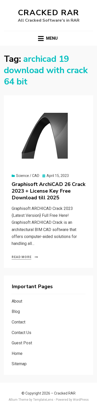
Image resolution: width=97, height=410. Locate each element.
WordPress (81, 400)
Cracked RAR (48, 12)
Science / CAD (27, 176)
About (17, 301)
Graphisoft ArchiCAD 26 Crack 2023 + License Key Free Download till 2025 (48, 191)
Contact (18, 322)
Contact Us (21, 332)
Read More (21, 257)
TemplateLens (43, 400)
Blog (16, 311)
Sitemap (19, 363)
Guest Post (22, 342)
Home (17, 353)
